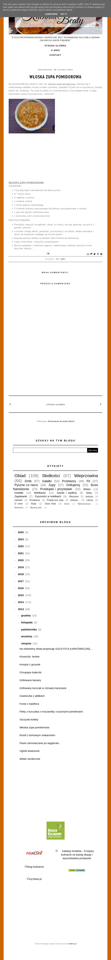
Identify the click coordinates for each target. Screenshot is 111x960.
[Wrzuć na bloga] (91, 254)
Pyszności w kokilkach (48, 496)
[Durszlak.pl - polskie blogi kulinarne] (34, 866)
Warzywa (73, 496)
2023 (21, 539)
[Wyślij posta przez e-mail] (47, 253)
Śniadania (34, 500)
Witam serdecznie (30, 758)
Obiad (20, 475)
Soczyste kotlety (29, 719)
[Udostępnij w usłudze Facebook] (97, 254)
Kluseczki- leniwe (29, 656)
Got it (63, 14)
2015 (21, 595)
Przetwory (69, 481)
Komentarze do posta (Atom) (61, 421)
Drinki (66, 504)
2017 (21, 581)
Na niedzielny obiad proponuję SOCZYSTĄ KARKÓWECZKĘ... (56, 648)
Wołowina (18, 507)
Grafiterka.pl (72, 944)
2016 (21, 588)
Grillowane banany (30, 680)
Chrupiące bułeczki (30, 672)
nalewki (18, 500)
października (29, 629)
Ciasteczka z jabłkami (32, 696)
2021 (21, 553)
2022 (21, 546)
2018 (21, 574)
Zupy (63, 259)
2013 (21, 609)
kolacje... (74, 500)
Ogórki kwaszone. (30, 751)
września (26, 636)
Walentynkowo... (85, 504)
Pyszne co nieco (26, 485)
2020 (21, 560)
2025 (21, 532)
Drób (28, 481)
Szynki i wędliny (67, 492)
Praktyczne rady (55, 500)
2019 (21, 567)
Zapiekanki (20, 496)
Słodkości (51, 475)
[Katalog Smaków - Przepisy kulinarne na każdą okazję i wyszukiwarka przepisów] (77, 858)
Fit (57, 259)
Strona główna (55, 46)
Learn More (51, 14)
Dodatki (18, 492)
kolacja (89, 496)
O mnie (55, 50)
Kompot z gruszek (30, 664)
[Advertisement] (55, 372)
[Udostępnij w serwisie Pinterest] (101, 254)
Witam (87, 489)
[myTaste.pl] (34, 879)
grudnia (26, 615)
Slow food (50, 503)
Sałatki (47, 481)
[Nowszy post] (10, 404)
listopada (27, 622)
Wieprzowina (86, 475)
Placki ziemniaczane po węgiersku (39, 743)
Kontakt (55, 55)
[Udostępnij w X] (94, 254)
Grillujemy (73, 485)
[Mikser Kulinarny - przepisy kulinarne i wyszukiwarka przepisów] (56, 838)
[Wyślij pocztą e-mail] (87, 254)
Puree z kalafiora (29, 703)
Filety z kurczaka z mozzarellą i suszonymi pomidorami (51, 711)
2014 (21, 602)
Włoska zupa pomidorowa (55, 77)
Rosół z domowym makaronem (37, 735)
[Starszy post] (100, 404)
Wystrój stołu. (36, 507)
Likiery (89, 500)
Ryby (33, 503)
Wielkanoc (40, 492)
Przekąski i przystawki (56, 489)
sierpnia (26, 643)
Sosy (89, 492)
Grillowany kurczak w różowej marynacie (43, 688)
